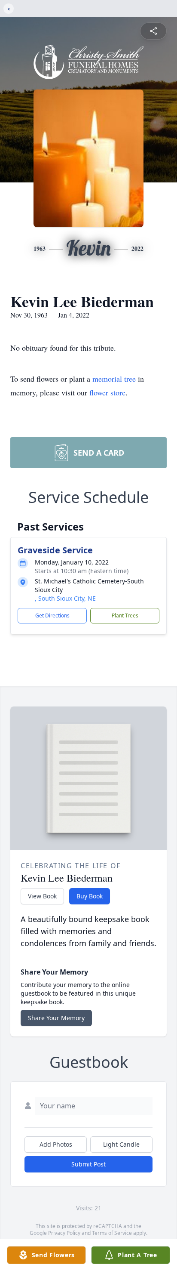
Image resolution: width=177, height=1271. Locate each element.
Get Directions (52, 615)
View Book (42, 896)
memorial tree (114, 378)
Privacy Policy (64, 1233)
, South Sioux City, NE (65, 598)
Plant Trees (125, 615)
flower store (107, 392)
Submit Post (88, 1164)
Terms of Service (112, 1233)
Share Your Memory (56, 1018)
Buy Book (89, 896)
